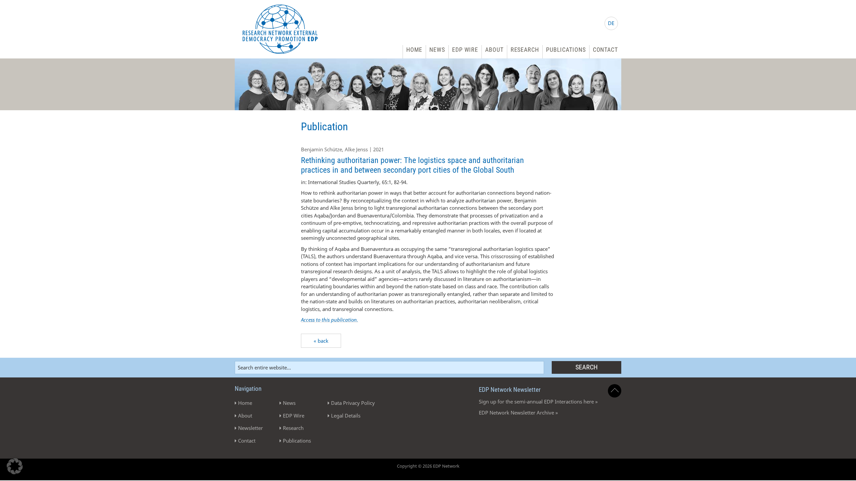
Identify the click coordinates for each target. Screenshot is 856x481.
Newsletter (250, 428)
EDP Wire (465, 49)
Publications (566, 49)
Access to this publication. (329, 319)
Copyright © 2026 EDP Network (428, 466)
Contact (605, 49)
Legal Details (345, 415)
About (494, 49)
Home (414, 49)
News (437, 49)
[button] (14, 466)
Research (525, 49)
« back (321, 340)
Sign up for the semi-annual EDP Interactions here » (538, 401)
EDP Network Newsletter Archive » (518, 412)
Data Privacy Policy (353, 402)
